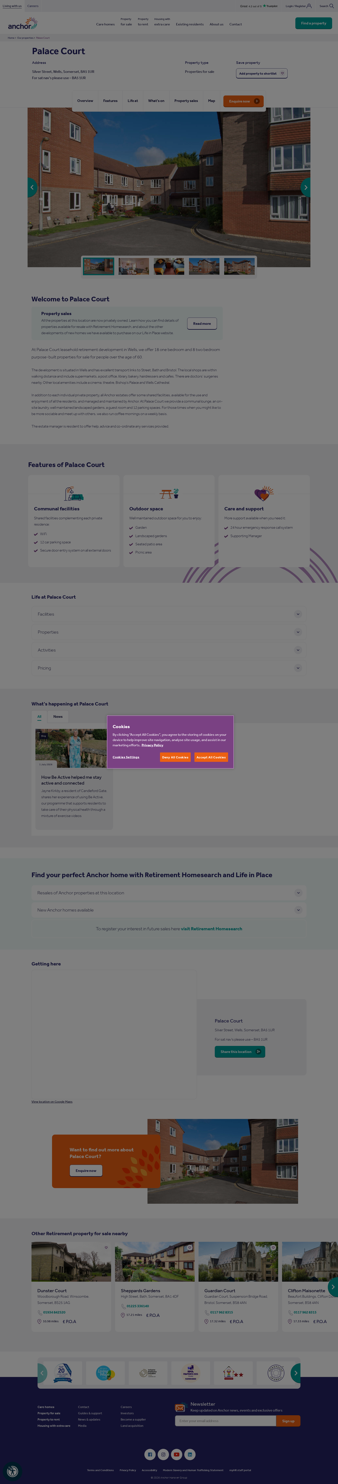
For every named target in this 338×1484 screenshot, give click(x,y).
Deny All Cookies (175, 757)
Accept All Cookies (211, 757)
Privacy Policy (152, 745)
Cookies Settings (126, 757)
